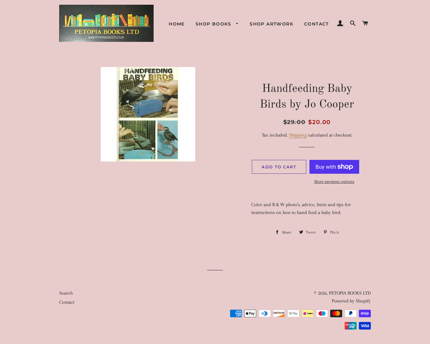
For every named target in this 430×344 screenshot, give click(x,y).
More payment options (334, 181)
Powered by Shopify (351, 301)
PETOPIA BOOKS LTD (350, 293)
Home (177, 24)
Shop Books (214, 24)
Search (66, 293)
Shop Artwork (271, 24)
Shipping (298, 135)
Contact (316, 24)
